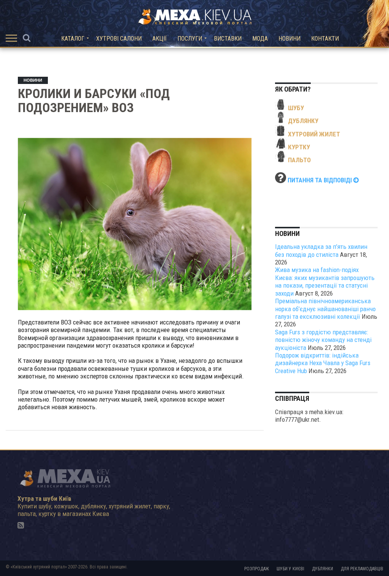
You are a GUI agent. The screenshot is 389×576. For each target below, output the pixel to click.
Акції (159, 38)
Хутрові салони (119, 38)
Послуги (189, 38)
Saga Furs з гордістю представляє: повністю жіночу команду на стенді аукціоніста (323, 339)
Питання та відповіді (320, 180)
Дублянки (322, 568)
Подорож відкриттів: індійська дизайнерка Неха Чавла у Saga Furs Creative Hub (322, 363)
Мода (260, 38)
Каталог (72, 38)
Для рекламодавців (362, 568)
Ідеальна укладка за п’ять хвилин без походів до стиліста (321, 250)
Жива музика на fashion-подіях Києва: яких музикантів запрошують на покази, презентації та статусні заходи (325, 281)
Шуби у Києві (290, 568)
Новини (289, 38)
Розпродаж (256, 568)
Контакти (325, 38)
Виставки (228, 38)
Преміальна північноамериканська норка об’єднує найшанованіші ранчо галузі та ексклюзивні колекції (325, 308)
